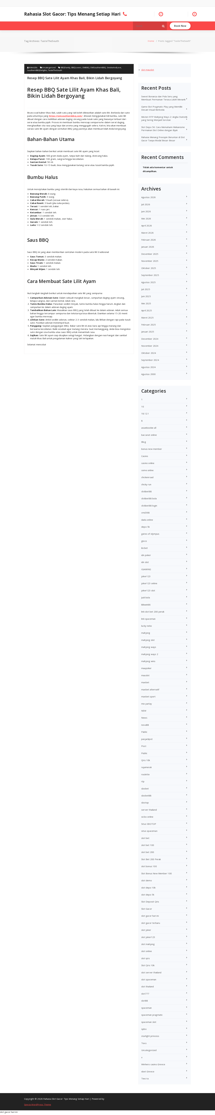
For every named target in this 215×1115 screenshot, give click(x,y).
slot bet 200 (147, 852)
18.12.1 (145, 413)
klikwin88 (145, 604)
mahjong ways (148, 647)
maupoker (146, 668)
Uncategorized (49, 67)
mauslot (145, 675)
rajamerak (146, 767)
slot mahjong (148, 944)
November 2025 (149, 260)
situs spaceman (149, 830)
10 (142, 406)
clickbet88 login (149, 505)
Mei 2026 (146, 218)
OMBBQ (85, 67)
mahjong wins (148, 661)
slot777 (145, 993)
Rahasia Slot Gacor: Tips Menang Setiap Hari (72, 14)
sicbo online (147, 816)
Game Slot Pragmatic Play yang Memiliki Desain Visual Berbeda (161, 108)
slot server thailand (151, 972)
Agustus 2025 (148, 282)
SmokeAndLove (114, 67)
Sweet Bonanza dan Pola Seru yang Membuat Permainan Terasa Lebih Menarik (163, 98)
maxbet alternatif (150, 689)
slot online (146, 951)
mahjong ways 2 (149, 654)
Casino (144, 456)
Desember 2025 (149, 253)
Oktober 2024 (148, 352)
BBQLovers (76, 67)
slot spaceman (148, 979)
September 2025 (150, 275)
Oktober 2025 (148, 268)
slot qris (145, 958)
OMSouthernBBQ (98, 67)
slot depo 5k (147, 894)
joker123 (146, 576)
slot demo (146, 880)
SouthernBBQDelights (37, 70)
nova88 (145, 724)
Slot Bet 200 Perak (151, 859)
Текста (145, 1078)
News (144, 717)
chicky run (146, 484)
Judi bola (145, 597)
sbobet (145, 788)
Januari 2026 (147, 246)
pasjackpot (147, 739)
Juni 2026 (146, 211)
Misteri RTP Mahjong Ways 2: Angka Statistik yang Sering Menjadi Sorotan (164, 118)
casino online (147, 463)
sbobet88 (146, 795)
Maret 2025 (147, 317)
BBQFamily (65, 67)
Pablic (144, 731)
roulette (145, 774)
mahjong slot (148, 639)
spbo (144, 1029)
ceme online (147, 470)
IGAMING (146, 569)
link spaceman (148, 618)
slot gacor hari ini (150, 915)
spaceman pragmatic (152, 1014)
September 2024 (150, 359)
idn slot (145, 562)
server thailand (149, 809)
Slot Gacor (146, 908)
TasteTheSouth (55, 70)
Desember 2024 (149, 338)
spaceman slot (148, 1021)
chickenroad (147, 477)
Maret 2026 (147, 232)
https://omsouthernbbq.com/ (65, 115)
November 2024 (149, 345)
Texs (144, 1043)
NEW (143, 710)
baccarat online (149, 434)
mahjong (145, 632)
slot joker (146, 929)
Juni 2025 (146, 296)
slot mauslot (147, 69)
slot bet (145, 838)
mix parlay (146, 703)
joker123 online (149, 583)
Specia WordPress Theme (37, 1104)
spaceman (146, 1007)
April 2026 (146, 225)
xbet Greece (147, 1071)
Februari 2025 (148, 324)
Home (151, 40)
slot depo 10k (148, 887)
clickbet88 (146, 491)
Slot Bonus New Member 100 (156, 873)
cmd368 (145, 512)
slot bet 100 (147, 845)
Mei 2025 (146, 303)
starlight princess (150, 1036)
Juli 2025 (145, 289)
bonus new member (151, 448)
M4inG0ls (33, 67)
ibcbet (144, 547)
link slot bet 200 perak (152, 611)
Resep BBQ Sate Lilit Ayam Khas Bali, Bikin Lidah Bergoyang (74, 78)
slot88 (144, 1000)
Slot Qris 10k (148, 965)
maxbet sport (148, 696)
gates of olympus (150, 533)
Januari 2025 (147, 331)
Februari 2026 (148, 239)
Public (144, 753)
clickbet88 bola (149, 498)
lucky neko (146, 625)
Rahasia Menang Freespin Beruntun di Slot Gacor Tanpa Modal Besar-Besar (163, 139)
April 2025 (146, 310)
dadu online (147, 519)
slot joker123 (148, 937)
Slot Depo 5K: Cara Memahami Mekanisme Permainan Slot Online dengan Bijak (163, 129)
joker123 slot (148, 590)
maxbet (145, 682)
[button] (163, 25)
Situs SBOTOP (148, 823)
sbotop (145, 802)
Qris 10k (145, 760)
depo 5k (145, 526)
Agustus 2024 (148, 367)
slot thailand (147, 986)
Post (143, 746)
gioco (144, 540)
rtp (143, 781)
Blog (143, 441)
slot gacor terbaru (150, 922)
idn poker (146, 555)
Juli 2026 (145, 204)
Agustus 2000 (148, 374)
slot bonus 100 (149, 866)
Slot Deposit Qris (150, 901)
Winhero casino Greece (153, 1064)
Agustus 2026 (148, 197)
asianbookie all (148, 427)
